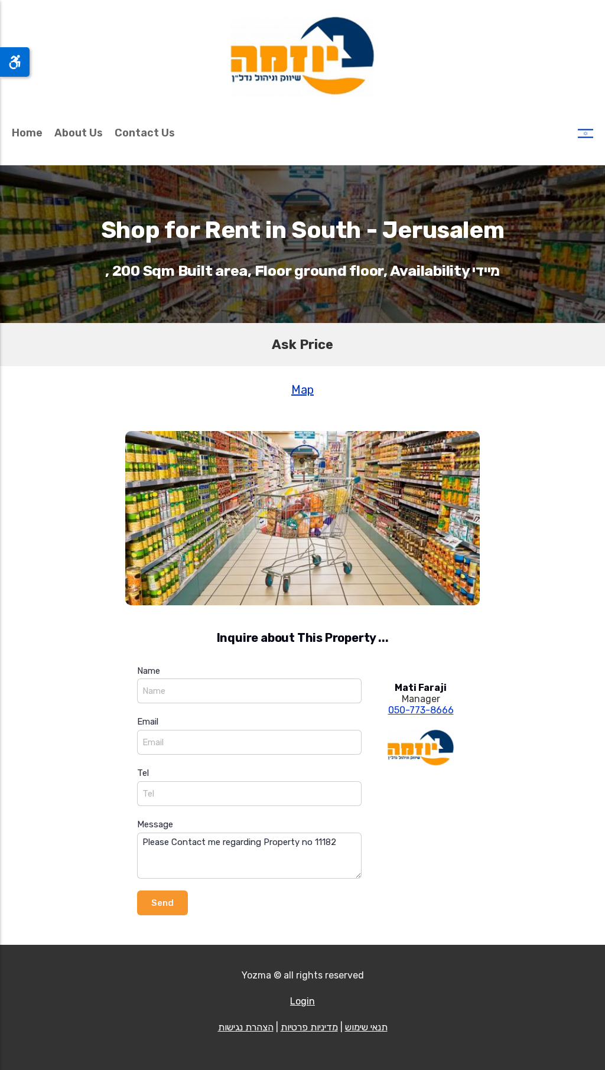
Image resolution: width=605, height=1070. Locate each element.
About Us (78, 132)
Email (147, 721)
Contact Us (145, 132)
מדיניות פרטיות (309, 1027)
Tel (143, 773)
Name (148, 671)
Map (302, 390)
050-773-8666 (421, 710)
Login (302, 1001)
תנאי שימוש (366, 1027)
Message (155, 824)
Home (27, 132)
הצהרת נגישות (246, 1027)
